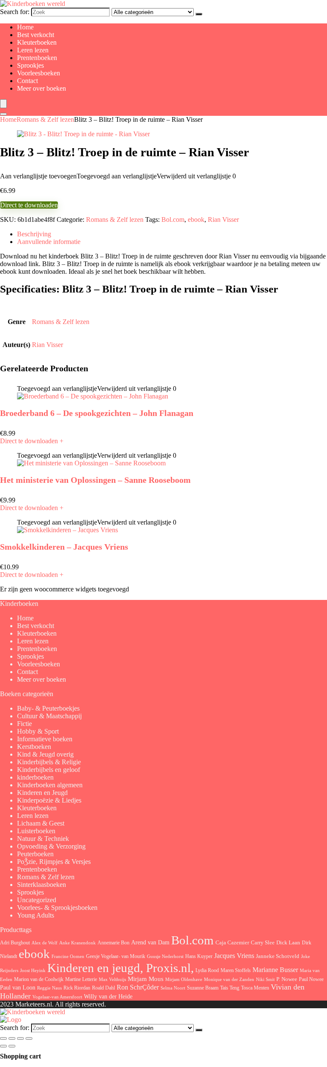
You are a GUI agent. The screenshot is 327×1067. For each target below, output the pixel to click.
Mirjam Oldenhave (183, 979)
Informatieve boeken (44, 739)
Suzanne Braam (202, 988)
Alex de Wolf (44, 942)
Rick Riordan (76, 988)
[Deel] (20, 1038)
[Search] (3, 114)
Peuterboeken (35, 854)
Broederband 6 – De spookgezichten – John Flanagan (96, 413)
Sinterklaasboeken (41, 884)
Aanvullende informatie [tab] (48, 241)
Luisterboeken (36, 831)
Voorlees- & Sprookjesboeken (57, 907)
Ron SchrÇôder (138, 987)
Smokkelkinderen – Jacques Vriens (64, 546)
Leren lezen (33, 50)
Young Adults (35, 915)
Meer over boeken (41, 88)
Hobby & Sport (38, 731)
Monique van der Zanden (229, 979)
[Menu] (3, 103)
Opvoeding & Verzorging (51, 846)
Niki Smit (265, 979)
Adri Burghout (15, 943)
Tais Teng (229, 988)
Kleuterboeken (37, 42)
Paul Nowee (311, 979)
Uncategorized (36, 900)
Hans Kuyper (198, 956)
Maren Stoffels (236, 970)
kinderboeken (35, 777)
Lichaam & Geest (40, 823)
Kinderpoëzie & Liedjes (49, 800)
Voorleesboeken (38, 73)
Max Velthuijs (112, 979)
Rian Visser (223, 219)
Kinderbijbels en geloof (48, 769)
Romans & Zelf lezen (45, 119)
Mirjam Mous (146, 978)
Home (25, 27)
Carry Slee (263, 943)
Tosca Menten (255, 988)
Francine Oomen (68, 956)
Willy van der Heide (108, 996)
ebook (196, 219)
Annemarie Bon (113, 943)
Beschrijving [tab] (34, 234)
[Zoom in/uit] (3, 1038)
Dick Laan (288, 942)
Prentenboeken (37, 57)
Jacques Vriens (234, 955)
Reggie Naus (49, 987)
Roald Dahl (103, 988)
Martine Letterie (81, 979)
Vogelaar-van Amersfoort (57, 996)
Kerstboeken (34, 746)
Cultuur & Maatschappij (49, 716)
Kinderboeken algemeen (50, 785)
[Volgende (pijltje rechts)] (12, 1046)
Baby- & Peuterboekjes (48, 708)
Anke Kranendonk (77, 942)
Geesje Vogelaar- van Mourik (115, 956)
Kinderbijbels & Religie (49, 762)
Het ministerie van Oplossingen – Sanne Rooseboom (95, 480)
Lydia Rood (207, 970)
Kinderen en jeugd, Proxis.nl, (120, 968)
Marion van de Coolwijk (38, 979)
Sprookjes (30, 65)
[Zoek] (198, 14)
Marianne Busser (275, 969)
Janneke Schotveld (277, 956)
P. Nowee (286, 979)
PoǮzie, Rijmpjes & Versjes (54, 861)
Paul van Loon (17, 987)
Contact (27, 80)
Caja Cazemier (232, 942)
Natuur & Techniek (43, 838)
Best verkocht (35, 34)
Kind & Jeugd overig (45, 754)
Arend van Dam (150, 942)
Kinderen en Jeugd (42, 792)
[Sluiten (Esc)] (29, 1038)
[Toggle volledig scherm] (12, 1038)
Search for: (14, 11)
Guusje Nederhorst (165, 956)
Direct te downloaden (29, 205)
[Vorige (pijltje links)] (3, 1046)
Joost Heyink (33, 970)
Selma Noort (173, 988)
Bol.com (172, 219)
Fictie (24, 723)
